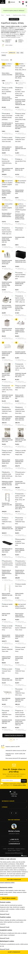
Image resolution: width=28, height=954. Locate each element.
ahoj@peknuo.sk (15, 843)
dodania (4, 55)
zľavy (22, 52)
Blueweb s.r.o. (19, 853)
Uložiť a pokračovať (14, 952)
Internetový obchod (9, 853)
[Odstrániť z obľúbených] (12, 386)
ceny (18, 52)
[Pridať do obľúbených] (12, 64)
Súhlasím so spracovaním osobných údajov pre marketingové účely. (13, 784)
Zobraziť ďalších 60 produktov (14, 735)
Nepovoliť (2, 914)
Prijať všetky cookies (8, 898)
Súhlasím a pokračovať (14, 879)
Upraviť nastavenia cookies (7, 882)
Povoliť (7, 914)
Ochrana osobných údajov (19, 785)
